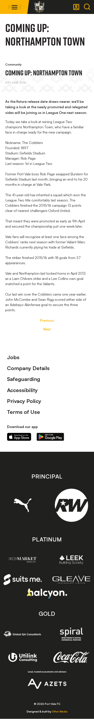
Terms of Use (23, 412)
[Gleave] (71, 579)
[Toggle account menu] (76, 7)
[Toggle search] (87, 7)
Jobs (13, 357)
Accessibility (22, 390)
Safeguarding (23, 379)
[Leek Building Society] (71, 560)
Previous (47, 320)
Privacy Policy (24, 401)
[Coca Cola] (71, 657)
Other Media (59, 711)
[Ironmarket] (22, 560)
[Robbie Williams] (71, 505)
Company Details (28, 368)
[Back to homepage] (39, 7)
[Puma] (22, 505)
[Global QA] (22, 634)
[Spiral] (71, 634)
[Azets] (47, 680)
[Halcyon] (47, 593)
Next (47, 329)
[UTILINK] (22, 657)
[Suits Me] (22, 579)
